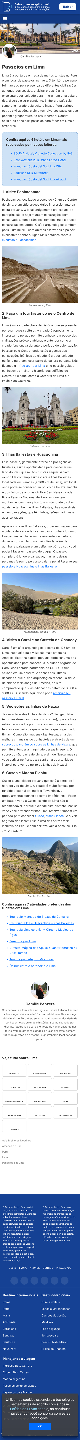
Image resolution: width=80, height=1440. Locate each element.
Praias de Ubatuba (53, 1349)
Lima (74, 50)
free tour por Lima (32, 365)
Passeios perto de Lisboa (19, 1385)
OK (40, 1426)
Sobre (12, 1267)
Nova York (9, 1349)
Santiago (8, 1335)
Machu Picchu (55, 816)
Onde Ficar (65, 1074)
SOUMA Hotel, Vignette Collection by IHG (43, 153)
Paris (6, 1309)
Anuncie (35, 1267)
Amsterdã (9, 1322)
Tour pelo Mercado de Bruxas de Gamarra (39, 916)
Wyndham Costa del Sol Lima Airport (40, 179)
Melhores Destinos (60, 1200)
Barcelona (9, 1329)
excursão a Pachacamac (19, 240)
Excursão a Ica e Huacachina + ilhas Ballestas (41, 923)
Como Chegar (39, 1074)
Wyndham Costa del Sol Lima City (38, 166)
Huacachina (40, 1087)
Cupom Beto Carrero (16, 1372)
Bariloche (9, 1342)
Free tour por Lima (22, 941)
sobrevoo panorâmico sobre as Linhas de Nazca (36, 744)
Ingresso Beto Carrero (17, 1365)
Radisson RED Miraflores (31, 173)
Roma (6, 1302)
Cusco (39, 816)
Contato (48, 1267)
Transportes (65, 1115)
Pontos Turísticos (14, 1102)
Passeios (65, 1087)
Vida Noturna (14, 1115)
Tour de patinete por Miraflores (31, 959)
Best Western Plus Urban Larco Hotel (40, 160)
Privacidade (63, 1267)
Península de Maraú (54, 1342)
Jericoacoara (49, 1335)
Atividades (40, 1115)
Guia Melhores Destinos (40, 18)
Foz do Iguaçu (50, 1329)
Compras (14, 1129)
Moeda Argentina (14, 1379)
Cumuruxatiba (50, 1302)
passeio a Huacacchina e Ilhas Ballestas (30, 566)
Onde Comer (40, 1102)
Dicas (65, 1102)
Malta (6, 1315)
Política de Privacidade (27, 1409)
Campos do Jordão (53, 1315)
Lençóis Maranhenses (55, 1309)
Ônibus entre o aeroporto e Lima (32, 966)
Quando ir (14, 1074)
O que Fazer (14, 1087)
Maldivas (47, 1322)
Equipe (23, 1267)
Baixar (68, 6)
